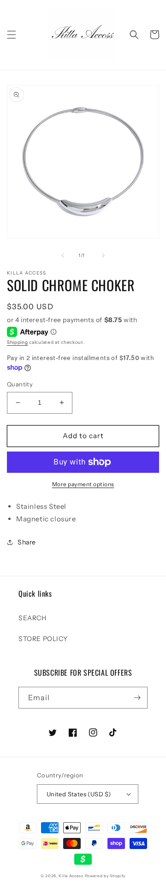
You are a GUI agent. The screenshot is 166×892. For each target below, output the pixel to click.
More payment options (83, 484)
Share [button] (27, 542)
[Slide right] (103, 255)
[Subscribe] (137, 698)
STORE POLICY (42, 639)
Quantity (20, 384)
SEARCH (32, 618)
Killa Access (71, 876)
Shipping (17, 342)
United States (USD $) (79, 794)
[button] (11, 34)
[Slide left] (63, 255)
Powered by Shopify (105, 876)
